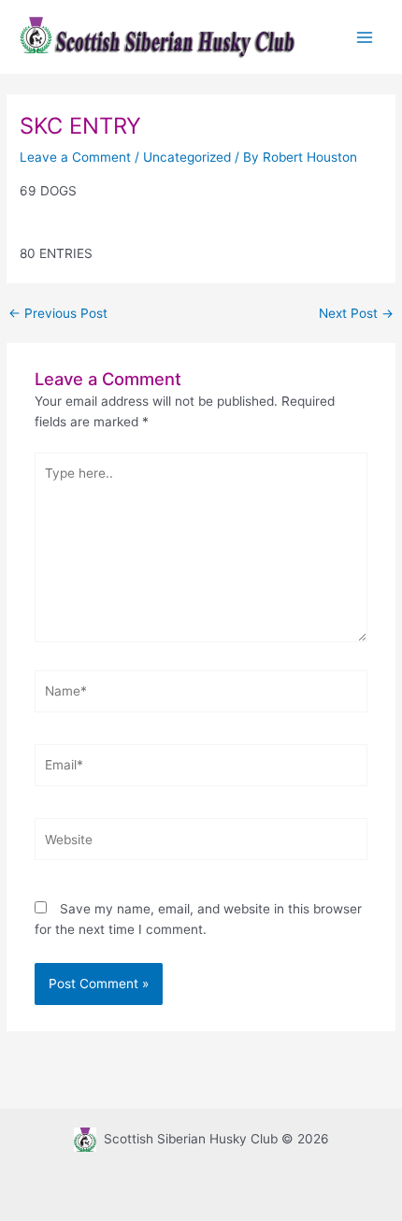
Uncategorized (187, 157)
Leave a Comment (75, 157)
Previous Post (58, 314)
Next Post (356, 314)
